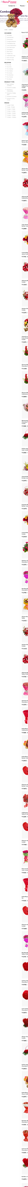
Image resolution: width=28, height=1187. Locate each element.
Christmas (10, 39)
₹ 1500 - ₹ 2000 (11, 111)
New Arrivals (10, 57)
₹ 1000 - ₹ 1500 (11, 109)
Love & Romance (11, 45)
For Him (9, 67)
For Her (9, 65)
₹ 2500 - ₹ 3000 (11, 115)
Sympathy (10, 49)
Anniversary (10, 37)
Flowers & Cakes (11, 87)
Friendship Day (11, 43)
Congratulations (11, 41)
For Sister (9, 73)
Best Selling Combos (10, 85)
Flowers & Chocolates (10, 90)
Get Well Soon (11, 47)
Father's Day (10, 59)
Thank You (10, 53)
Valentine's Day (11, 55)
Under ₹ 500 (10, 105)
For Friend (10, 77)
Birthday (9, 35)
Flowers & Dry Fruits (11, 99)
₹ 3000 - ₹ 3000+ (11, 117)
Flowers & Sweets (11, 96)
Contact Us (11, 6)
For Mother (10, 69)
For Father (10, 71)
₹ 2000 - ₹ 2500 (11, 113)
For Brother (10, 75)
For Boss (9, 79)
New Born (9, 51)
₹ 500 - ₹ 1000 (11, 107)
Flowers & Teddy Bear (11, 93)
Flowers (22, 6)
